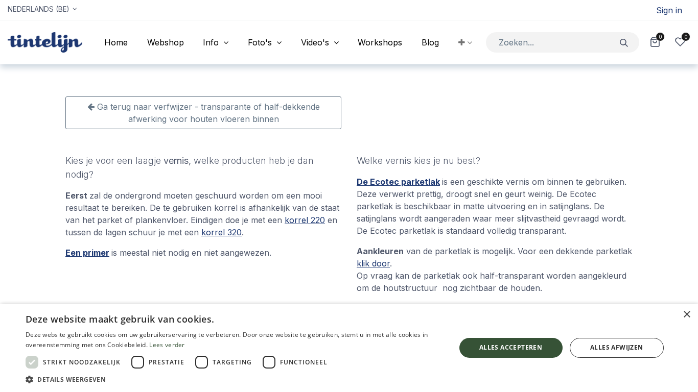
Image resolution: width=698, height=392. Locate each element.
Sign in (669, 10)
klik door (373, 263)
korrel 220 (305, 220)
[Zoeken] (624, 42)
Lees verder (166, 344)
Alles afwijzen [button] (616, 347)
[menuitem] (116, 42)
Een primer (87, 253)
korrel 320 (221, 232)
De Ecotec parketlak (398, 182)
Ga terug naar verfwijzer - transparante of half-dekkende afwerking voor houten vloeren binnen (207, 113)
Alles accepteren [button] (510, 347)
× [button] (686, 314)
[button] (465, 42)
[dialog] (349, 348)
